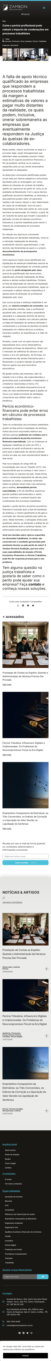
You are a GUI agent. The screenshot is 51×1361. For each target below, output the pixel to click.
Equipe (8, 1159)
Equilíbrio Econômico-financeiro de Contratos (23, 1232)
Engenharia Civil (11, 1227)
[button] (44, 8)
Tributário (9, 1258)
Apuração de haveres (13, 1197)
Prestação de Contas (13, 1249)
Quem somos (10, 1150)
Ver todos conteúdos (13, 1184)
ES (28, 14)
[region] (25, 1351)
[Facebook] (20, 1333)
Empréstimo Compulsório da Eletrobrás (20, 1219)
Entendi (25, 1356)
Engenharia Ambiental (14, 1223)
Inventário (9, 1241)
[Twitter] (27, 1333)
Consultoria (9, 1210)
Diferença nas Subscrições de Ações (20, 1214)
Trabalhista (9, 1263)
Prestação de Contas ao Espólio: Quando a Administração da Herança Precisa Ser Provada (25, 676)
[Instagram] (31, 1333)
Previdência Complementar (16, 1254)
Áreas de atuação (12, 1154)
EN (25, 14)
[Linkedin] (24, 1333)
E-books (8, 1179)
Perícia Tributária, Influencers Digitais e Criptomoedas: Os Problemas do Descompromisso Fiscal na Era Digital (23, 746)
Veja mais (6, 684)
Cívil (6, 1205)
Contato (8, 1168)
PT (23, 14)
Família (8, 1236)
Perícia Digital (10, 1245)
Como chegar (10, 1163)
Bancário (8, 1201)
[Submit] (43, 1276)
